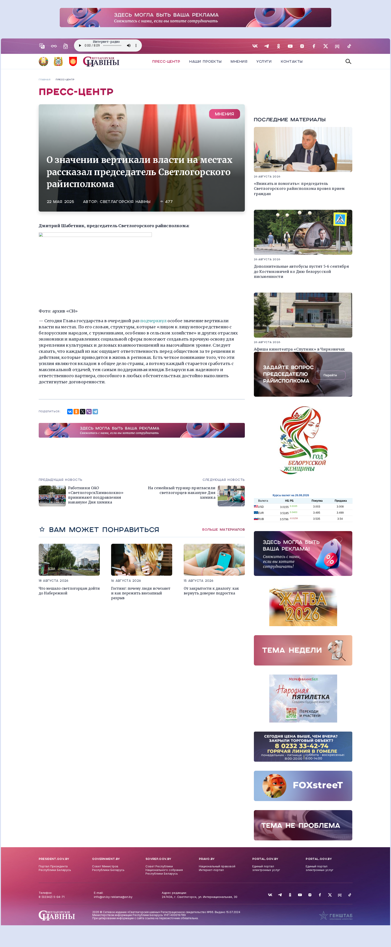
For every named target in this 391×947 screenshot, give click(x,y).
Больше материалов (223, 529)
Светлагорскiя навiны (125, 201)
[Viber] (89, 411)
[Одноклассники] (76, 411)
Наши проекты (205, 61)
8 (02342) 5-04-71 (51, 897)
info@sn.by (102, 897)
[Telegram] (95, 411)
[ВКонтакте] (70, 411)
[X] (82, 411)
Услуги (264, 61)
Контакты (292, 61)
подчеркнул (153, 320)
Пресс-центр (166, 61)
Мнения (239, 61)
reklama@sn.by (121, 897)
